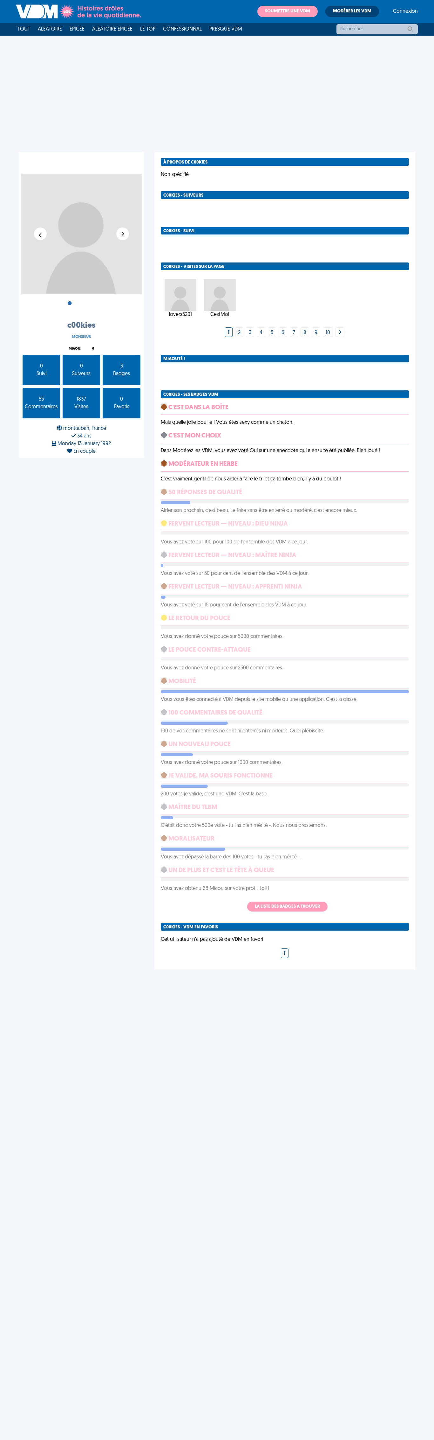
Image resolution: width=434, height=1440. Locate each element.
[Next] (340, 333)
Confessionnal (182, 29)
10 (328, 332)
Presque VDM (225, 29)
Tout (23, 29)
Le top (147, 29)
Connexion (405, 11)
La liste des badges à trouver (287, 906)
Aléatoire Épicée (112, 29)
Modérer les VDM (352, 11)
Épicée (77, 29)
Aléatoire (50, 29)
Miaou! (75, 349)
